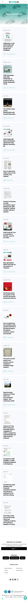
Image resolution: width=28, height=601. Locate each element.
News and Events (8, 568)
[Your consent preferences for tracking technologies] (2, 598)
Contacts (6, 558)
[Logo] (5, 591)
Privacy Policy (19, 568)
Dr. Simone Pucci (10, 118)
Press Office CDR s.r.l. (11, 54)
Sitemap (6, 572)
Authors (6, 570)
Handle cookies (19, 570)
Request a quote (14, 558)
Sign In (13, 548)
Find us (22, 558)
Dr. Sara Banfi (9, 180)
